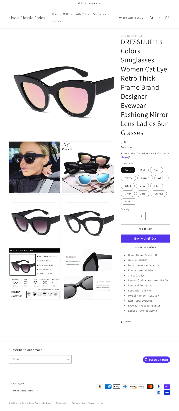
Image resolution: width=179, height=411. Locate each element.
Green (128, 170)
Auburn (128, 201)
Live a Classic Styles (25, 403)
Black (127, 185)
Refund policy (62, 403)
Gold (143, 193)
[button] (67, 14)
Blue (156, 170)
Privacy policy (78, 403)
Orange (159, 193)
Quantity (125, 209)
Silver (127, 193)
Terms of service (95, 403)
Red (142, 170)
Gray (142, 185)
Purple (145, 177)
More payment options (145, 247)
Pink (156, 185)
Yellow (128, 177)
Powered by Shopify (44, 403)
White (161, 177)
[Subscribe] (67, 359)
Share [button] (127, 321)
